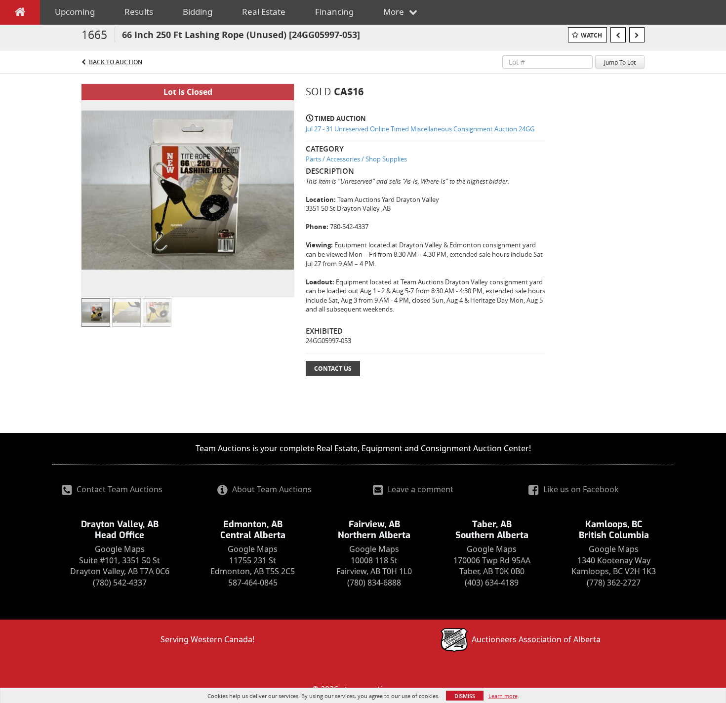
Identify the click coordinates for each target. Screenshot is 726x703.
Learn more (503, 696)
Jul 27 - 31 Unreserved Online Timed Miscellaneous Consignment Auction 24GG (420, 128)
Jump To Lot (620, 62)
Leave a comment (419, 489)
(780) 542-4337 (120, 582)
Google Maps (120, 549)
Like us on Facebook (580, 489)
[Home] (20, 14)
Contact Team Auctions (118, 489)
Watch (591, 35)
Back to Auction (115, 62)
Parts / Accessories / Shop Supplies (356, 159)
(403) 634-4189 (492, 582)
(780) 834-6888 (374, 582)
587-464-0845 (253, 582)
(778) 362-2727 (614, 582)
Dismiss (464, 696)
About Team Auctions (271, 489)
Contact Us (333, 368)
